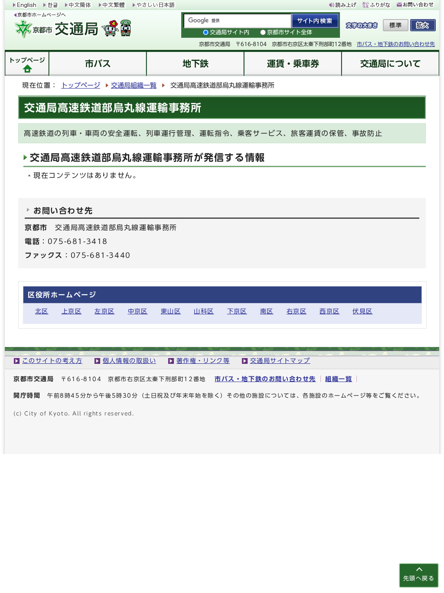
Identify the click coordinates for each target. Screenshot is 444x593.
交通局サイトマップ (280, 360)
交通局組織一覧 (134, 85)
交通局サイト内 (229, 32)
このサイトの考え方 (52, 360)
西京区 (330, 311)
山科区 (204, 311)
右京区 (297, 311)
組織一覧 (338, 379)
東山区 (171, 311)
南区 (267, 311)
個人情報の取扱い (130, 360)
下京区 (237, 311)
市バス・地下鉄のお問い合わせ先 (396, 43)
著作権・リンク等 (203, 360)
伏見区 (362, 311)
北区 (42, 311)
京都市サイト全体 (289, 32)
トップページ (80, 85)
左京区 (104, 311)
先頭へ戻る (418, 578)
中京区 (138, 311)
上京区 (72, 311)
